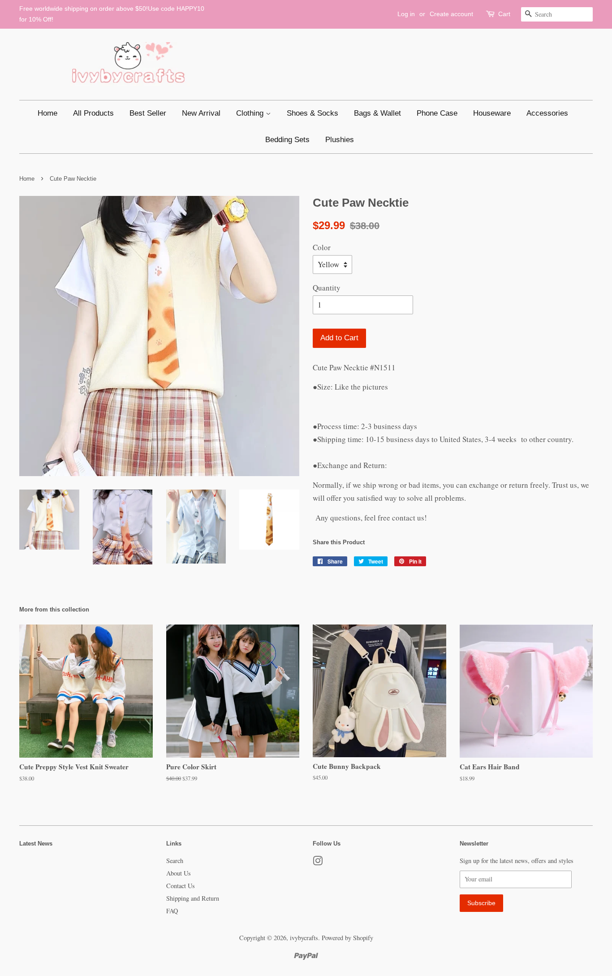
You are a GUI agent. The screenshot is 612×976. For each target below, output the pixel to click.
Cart (504, 13)
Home (47, 113)
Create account (451, 13)
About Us (178, 873)
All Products (93, 113)
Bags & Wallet (377, 113)
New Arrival (201, 113)
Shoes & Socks (312, 113)
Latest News (35, 843)
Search (174, 860)
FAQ (172, 911)
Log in (406, 13)
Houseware (492, 113)
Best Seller (147, 113)
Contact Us (180, 885)
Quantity (326, 287)
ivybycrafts (304, 937)
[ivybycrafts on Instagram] (318, 862)
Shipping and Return (192, 898)
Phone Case (437, 113)
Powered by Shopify (347, 937)
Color (322, 247)
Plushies (339, 139)
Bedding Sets (287, 139)
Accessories (547, 113)
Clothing (251, 113)
